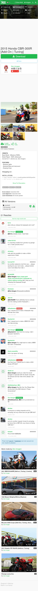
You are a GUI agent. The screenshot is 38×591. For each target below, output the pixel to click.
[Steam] (20, 68)
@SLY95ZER (11, 300)
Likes (16, 144)
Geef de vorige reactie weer (19, 218)
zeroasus (10, 251)
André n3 (10, 371)
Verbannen (19, 308)
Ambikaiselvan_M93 (14, 385)
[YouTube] (18, 68)
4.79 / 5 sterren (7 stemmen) (7, 148)
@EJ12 (10, 234)
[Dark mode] (33, 2)
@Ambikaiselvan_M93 (15, 400)
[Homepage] (12, 68)
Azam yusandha (13, 351)
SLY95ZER (11, 274)
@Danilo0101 (12, 332)
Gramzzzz (11, 289)
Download (20, 56)
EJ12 (9, 223)
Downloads (7, 144)
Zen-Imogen (15, 66)
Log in (11, 441)
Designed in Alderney (7, 583)
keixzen (10, 431)
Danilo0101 (11, 319)
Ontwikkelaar (19, 231)
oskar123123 (12, 240)
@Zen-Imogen (12, 276)
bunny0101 (11, 262)
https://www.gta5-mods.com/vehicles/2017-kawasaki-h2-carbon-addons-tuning (20, 278)
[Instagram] (16, 68)
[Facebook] (14, 68)
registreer (18, 441)
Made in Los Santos (6, 585)
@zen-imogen (12, 373)
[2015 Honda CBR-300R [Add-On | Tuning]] (19, 112)
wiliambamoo (12, 308)
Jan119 (10, 298)
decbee (10, 408)
